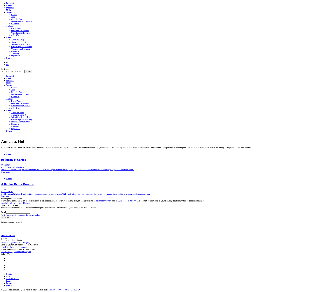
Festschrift (10, 3)
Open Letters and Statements (22, 21)
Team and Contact (18, 42)
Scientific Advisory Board (21, 44)
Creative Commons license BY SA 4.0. (64, 290)
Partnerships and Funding (21, 47)
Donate (9, 58)
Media (8, 10)
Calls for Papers (17, 19)
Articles (9, 5)
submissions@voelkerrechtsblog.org (15, 203)
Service (9, 12)
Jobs (13, 17)
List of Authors (17, 28)
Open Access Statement (20, 49)
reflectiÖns (15, 35)
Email (3, 212)
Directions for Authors (20, 30)
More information (8, 236)
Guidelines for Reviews (20, 33)
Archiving (15, 53)
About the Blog (17, 40)
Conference (16, 51)
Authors (9, 26)
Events (14, 14)
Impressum (15, 56)
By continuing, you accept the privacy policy (22, 215)
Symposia (10, 8)
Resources (15, 24)
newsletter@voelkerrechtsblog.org (15, 247)
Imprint (9, 281)
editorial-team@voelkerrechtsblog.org (16, 252)
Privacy (9, 283)
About (8, 37)
